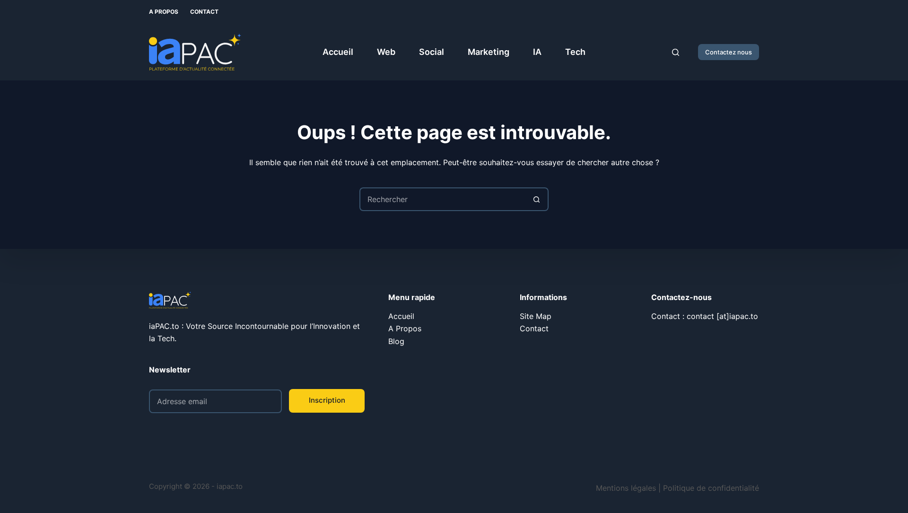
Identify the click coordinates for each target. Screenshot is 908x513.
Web (386, 52)
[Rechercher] (675, 52)
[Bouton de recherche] (537, 199)
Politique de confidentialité (711, 488)
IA (537, 52)
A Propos (163, 11)
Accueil (338, 52)
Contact (204, 11)
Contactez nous (728, 52)
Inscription (327, 400)
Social (431, 52)
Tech (575, 52)
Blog (396, 341)
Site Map (535, 316)
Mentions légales (626, 488)
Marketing (488, 52)
